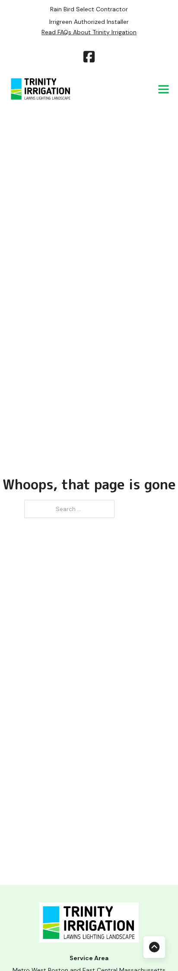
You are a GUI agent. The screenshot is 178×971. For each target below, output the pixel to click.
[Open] (163, 89)
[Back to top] (154, 947)
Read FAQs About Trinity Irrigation (89, 32)
